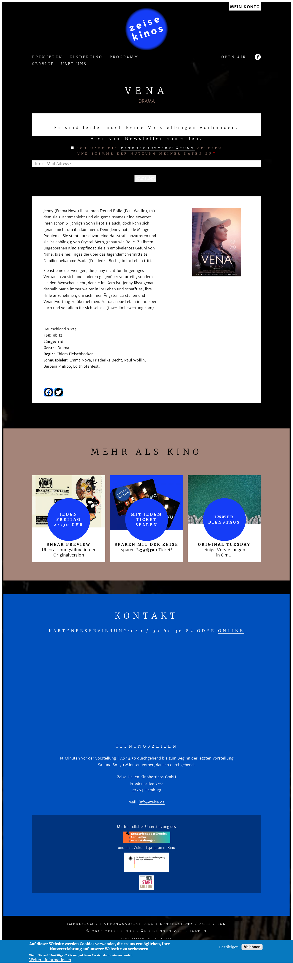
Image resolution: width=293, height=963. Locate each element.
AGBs (205, 924)
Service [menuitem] (43, 64)
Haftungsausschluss (127, 924)
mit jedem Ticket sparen (146, 519)
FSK (221, 924)
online (231, 630)
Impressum (80, 924)
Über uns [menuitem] (74, 64)
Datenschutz (176, 924)
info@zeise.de (152, 802)
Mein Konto (245, 7)
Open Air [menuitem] (233, 57)
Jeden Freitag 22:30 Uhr (68, 519)
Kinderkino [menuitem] (86, 57)
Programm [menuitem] (124, 57)
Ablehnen (252, 947)
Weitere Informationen (50, 960)
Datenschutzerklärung (158, 148)
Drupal (165, 938)
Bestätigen (229, 947)
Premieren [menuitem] (47, 57)
